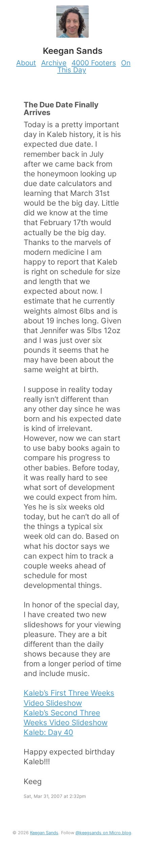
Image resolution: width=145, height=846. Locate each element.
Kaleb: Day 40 (48, 732)
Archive (53, 63)
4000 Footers (93, 63)
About (26, 63)
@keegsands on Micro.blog (103, 832)
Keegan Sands (44, 832)
